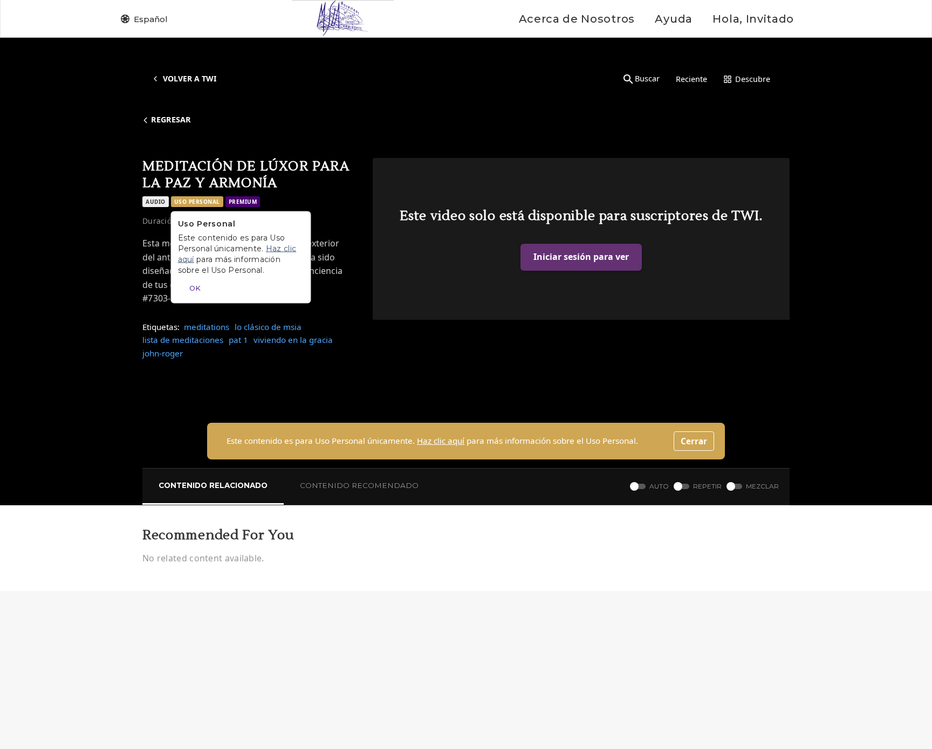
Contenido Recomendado (359, 485)
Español (151, 19)
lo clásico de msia (268, 326)
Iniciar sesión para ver (581, 257)
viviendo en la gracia (293, 339)
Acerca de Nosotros (577, 18)
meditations (206, 326)
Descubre (752, 79)
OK (195, 288)
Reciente (691, 79)
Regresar (171, 119)
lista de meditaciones (182, 339)
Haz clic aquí (440, 440)
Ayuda (673, 18)
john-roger (162, 353)
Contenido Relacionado (213, 485)
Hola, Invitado (753, 18)
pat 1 (238, 339)
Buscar (647, 78)
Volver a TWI (189, 78)
